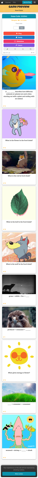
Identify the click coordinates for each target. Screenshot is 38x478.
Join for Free (27, 2)
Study (19, 37)
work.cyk (7, 52)
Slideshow (20, 41)
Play (20, 33)
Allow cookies (19, 474)
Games (8, 2)
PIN (14, 2)
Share (19, 45)
